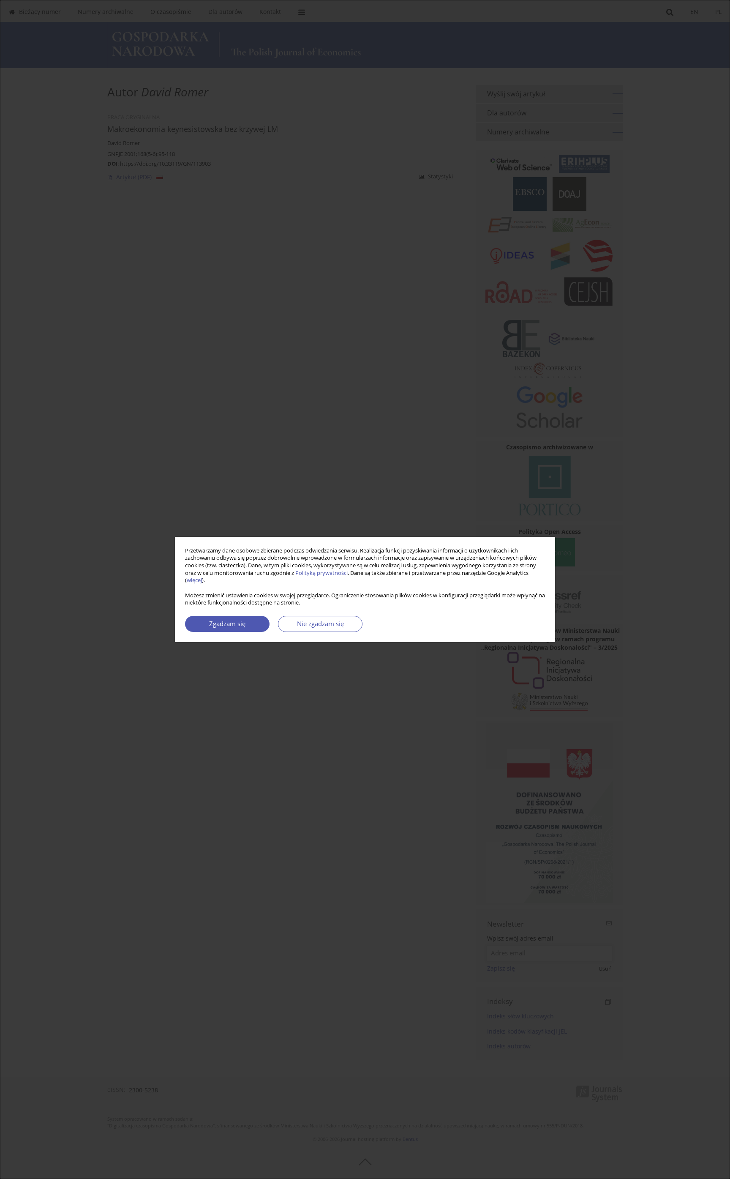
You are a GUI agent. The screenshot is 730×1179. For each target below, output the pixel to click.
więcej (194, 580)
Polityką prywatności (321, 573)
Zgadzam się (227, 623)
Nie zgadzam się (320, 623)
